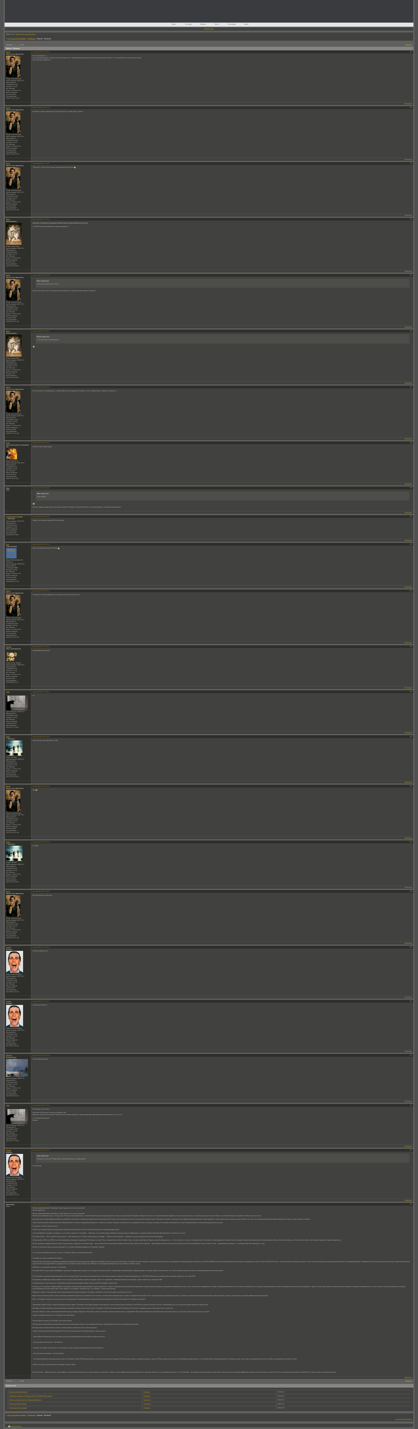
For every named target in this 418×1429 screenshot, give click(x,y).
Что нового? (147, 1400)
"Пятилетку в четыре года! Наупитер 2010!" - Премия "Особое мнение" (31, 1396)
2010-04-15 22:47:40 (44, 275)
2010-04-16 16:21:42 (44, 544)
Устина (8, 947)
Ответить (408, 45)
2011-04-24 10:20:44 (44, 1055)
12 (19, 45)
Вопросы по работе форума (17, 1404)
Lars (7, 544)
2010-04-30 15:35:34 (44, 786)
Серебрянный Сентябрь (14, 517)
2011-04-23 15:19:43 (44, 891)
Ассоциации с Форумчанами (18, 1408)
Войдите (18, 34)
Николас (9, 1055)
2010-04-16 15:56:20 (44, 516)
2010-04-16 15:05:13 (44, 487)
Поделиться (36, 52)
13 (21, 45)
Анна (8, 692)
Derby (8, 737)
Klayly (8, 52)
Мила (8, 219)
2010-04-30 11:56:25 (44, 736)
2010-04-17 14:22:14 (44, 646)
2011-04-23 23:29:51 (44, 947)
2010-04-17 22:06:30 (44, 691)
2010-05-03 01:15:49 (44, 842)
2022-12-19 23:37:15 (44, 1204)
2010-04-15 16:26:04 (44, 163)
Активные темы (209, 29)
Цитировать (408, 103)
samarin (8, 647)
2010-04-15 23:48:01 (44, 331)
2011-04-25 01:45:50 (44, 1150)
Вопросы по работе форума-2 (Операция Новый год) (25, 1400)
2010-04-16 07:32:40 (44, 387)
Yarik (8, 443)
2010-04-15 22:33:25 (44, 219)
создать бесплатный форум (403, 1419)
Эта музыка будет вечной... (16, 39)
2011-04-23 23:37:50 (44, 1001)
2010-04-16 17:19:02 (44, 590)
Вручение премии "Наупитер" (18, 1392)
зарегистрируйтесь (30, 34)
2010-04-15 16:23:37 (44, 52)
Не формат (32, 39)
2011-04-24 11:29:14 (44, 1105)
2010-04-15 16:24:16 (44, 107)
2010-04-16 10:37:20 (44, 442)
